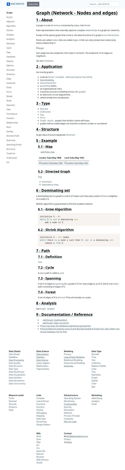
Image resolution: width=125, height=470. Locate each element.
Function (40, 407)
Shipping (40, 415)
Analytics (10, 39)
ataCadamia (17, 3)
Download (114, 215)
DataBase (13, 357)
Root (8, 127)
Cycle (8, 48)
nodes (55, 40)
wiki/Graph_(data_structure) (56, 323)
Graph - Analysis (47, 308)
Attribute (10, 43)
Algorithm (11, 26)
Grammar (40, 404)
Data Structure (15, 366)
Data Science (42, 360)
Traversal (10, 153)
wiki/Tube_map (48, 152)
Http (38, 442)
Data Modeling (47, 80)
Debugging (41, 412)
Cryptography (70, 404)
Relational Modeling (73, 360)
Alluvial (9, 30)
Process (67, 354)
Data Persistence (16, 380)
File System (69, 410)
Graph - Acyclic (47, 120)
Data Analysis (42, 354)
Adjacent (10, 21)
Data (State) (14, 354)
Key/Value (96, 374)
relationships (91, 30)
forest (62, 297)
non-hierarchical (111, 35)
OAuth (39, 462)
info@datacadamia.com (77, 436)
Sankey (9, 131)
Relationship (12, 122)
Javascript (40, 451)
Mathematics (42, 366)
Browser (40, 456)
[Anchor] (54, 19)
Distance (13, 407)
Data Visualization (17, 374)
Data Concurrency (17, 383)
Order (11, 398)
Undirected (11, 157)
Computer (68, 418)
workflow (46, 86)
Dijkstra (10, 65)
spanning (59, 283)
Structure (10, 149)
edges (76, 25)
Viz (7, 162)
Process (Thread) (72, 415)
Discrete (12, 404)
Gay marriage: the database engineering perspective (66, 326)
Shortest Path (12, 135)
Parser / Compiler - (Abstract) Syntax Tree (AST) (69, 77)
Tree (94, 371)
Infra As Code (70, 421)
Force (9, 92)
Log (93, 386)
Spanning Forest (14, 144)
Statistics (40, 357)
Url (37, 445)
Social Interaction (48, 83)
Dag (8, 52)
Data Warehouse (16, 371)
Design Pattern (43, 424)
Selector (40, 454)
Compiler (40, 398)
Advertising (97, 398)
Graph (9, 12)
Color (94, 383)
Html (38, 436)
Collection (96, 363)
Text (93, 360)
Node (8, 100)
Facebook (10, 83)
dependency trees (50, 184)
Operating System (72, 398)
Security (67, 407)
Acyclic (9, 17)
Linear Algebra (43, 363)
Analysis (10, 34)
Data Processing (16, 360)
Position (10, 118)
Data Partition (15, 377)
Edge (8, 78)
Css (38, 448)
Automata (68, 366)
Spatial (95, 380)
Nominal (13, 401)
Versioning (41, 421)
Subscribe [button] (33, 4)
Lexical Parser (42, 401)
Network (68, 412)
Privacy (67, 439)
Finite (8, 87)
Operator (10, 105)
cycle (61, 273)
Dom (38, 439)
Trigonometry (42, 369)
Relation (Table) (99, 366)
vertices (56, 25)
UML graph (79, 91)
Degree (9, 61)
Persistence (11, 113)
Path (8, 109)
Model (9, 96)
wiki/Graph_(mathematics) (55, 320)
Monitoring (69, 401)
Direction (10, 74)
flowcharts (47, 181)
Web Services (42, 459)
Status (69, 442)
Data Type (13, 369)
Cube (94, 369)
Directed (10, 70)
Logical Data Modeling (74, 357)
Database (10, 56)
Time (94, 357)
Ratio (11, 410)
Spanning (10, 140)
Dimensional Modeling (74, 363)
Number (95, 354)
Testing (39, 410)
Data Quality (14, 363)
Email (94, 404)
